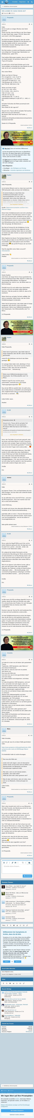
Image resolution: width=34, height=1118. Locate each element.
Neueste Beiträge (6, 989)
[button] (4, 862)
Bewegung (7, 1018)
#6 (31, 484)
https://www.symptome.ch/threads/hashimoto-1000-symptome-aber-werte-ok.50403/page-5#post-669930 (16, 749)
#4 (31, 344)
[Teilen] (29, 24)
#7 (31, 540)
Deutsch (11, 1090)
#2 (31, 181)
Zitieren (30, 127)
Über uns (3, 1093)
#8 (31, 596)
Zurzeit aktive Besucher (8, 968)
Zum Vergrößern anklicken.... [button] (17, 204)
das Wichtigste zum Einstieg (18, 168)
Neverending (8, 918)
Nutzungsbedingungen (19, 1093)
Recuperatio (8, 904)
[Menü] (2, 2)
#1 (31, 24)
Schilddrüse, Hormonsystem (18, 887)
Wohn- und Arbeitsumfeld (11, 1002)
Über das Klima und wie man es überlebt (15, 999)
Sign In (6, 961)
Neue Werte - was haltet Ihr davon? (16, 886)
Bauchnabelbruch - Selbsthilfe (12, 1015)
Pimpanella (6, 13)
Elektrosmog (8, 996)
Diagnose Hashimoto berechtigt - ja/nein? (17, 910)
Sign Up (18, 961)
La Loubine (8, 896)
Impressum (10, 1093)
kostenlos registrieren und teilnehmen (20, 170)
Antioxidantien (6, 250)
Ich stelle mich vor (9, 1013)
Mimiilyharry (29, 1031)
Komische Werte (10, 917)
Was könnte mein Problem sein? (19, 904)
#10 (31, 735)
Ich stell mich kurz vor (10, 1010)
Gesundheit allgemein (10, 1007)
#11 (31, 803)
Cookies (4, 1090)
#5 (31, 416)
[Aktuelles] (28, 2)
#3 (31, 272)
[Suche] (32, 2)
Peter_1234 (8, 911)
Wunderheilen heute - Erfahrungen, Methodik (16, 1004)
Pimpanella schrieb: (8, 420)
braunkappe (8, 887)
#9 (31, 659)
